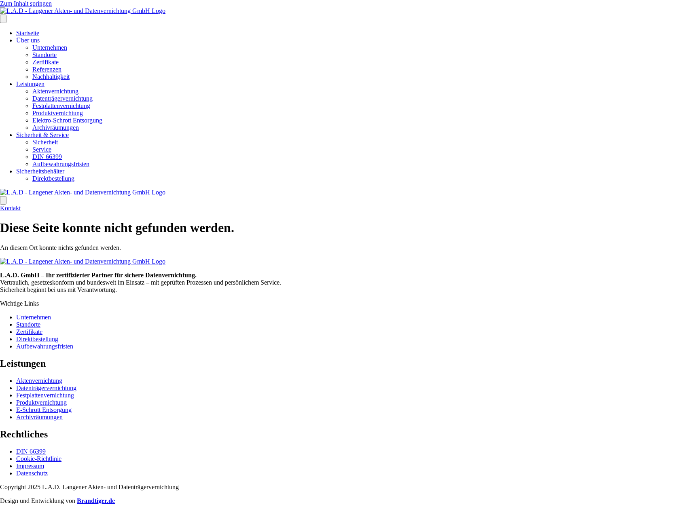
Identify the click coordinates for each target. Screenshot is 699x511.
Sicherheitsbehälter (40, 171)
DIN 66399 (47, 156)
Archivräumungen (55, 127)
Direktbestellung (53, 178)
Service (41, 149)
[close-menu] (3, 200)
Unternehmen (49, 47)
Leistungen (30, 83)
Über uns (28, 40)
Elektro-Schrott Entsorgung (67, 120)
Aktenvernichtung (55, 91)
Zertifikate (45, 62)
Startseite (27, 33)
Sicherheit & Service (42, 134)
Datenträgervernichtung (62, 98)
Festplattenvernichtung (61, 105)
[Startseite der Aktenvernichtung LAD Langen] (82, 10)
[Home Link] (82, 192)
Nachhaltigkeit (51, 76)
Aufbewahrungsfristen (60, 163)
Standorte (44, 54)
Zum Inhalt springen (26, 3)
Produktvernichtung (57, 113)
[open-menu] (3, 19)
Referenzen (46, 69)
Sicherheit (45, 142)
